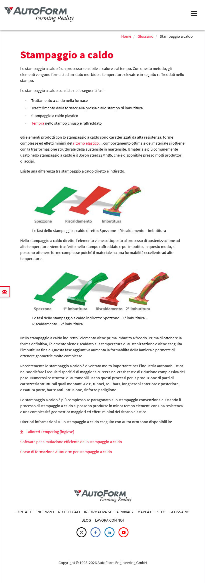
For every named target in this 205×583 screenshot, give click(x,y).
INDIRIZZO (45, 511)
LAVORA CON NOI (109, 520)
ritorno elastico (86, 143)
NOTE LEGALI (69, 511)
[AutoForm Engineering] (39, 14)
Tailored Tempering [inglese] (50, 431)
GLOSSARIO (180, 511)
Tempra (37, 123)
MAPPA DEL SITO (152, 511)
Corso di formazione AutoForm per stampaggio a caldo (66, 451)
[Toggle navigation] (194, 13)
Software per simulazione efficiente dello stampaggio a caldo (71, 441)
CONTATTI (24, 511)
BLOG (86, 520)
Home (126, 36)
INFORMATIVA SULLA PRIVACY (109, 511)
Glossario (146, 36)
